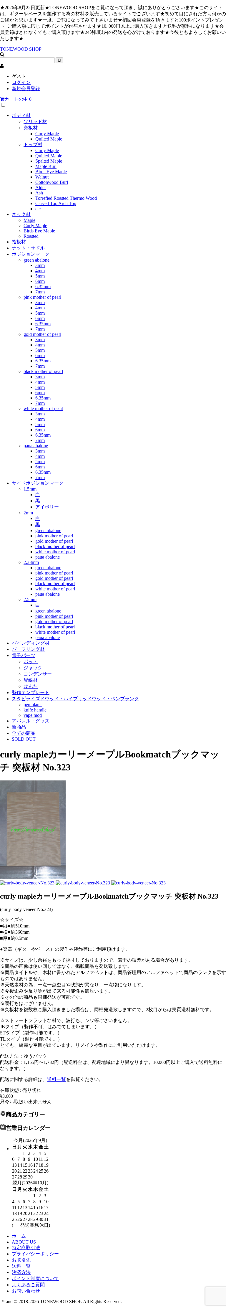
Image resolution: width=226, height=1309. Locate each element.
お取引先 (21, 1259)
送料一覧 (56, 1079)
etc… (40, 208)
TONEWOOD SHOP (20, 49)
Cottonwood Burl (51, 182)
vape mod (33, 715)
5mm (40, 275)
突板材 (31, 127)
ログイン (21, 82)
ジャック (33, 667)
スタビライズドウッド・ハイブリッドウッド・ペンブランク (75, 698)
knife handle (35, 709)
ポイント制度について (35, 1278)
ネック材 (21, 214)
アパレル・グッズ (30, 720)
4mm (40, 270)
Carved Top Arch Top (55, 203)
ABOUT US (24, 1241)
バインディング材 (30, 643)
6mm (40, 281)
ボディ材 (21, 115)
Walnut (42, 176)
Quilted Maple (48, 138)
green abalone (36, 260)
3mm (40, 265)
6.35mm (43, 286)
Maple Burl (45, 166)
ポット (31, 661)
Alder (40, 187)
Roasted (31, 236)
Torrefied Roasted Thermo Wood (66, 198)
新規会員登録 (26, 88)
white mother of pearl (43, 408)
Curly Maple (47, 133)
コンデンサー (38, 673)
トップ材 (33, 144)
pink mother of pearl (42, 297)
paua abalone (36, 445)
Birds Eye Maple (51, 171)
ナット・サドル (28, 247)
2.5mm (30, 599)
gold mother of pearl (42, 334)
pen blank (33, 704)
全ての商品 (23, 733)
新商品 (19, 726)
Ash (39, 192)
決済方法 (21, 1272)
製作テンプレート (30, 692)
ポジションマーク (30, 254)
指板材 (19, 241)
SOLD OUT (24, 739)
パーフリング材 (28, 649)
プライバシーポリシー (35, 1253)
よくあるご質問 (28, 1284)
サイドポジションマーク (38, 483)
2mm (28, 512)
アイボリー (47, 506)
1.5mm (30, 488)
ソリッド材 (35, 121)
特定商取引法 (26, 1247)
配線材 (31, 680)
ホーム (19, 1236)
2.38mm (31, 562)
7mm (40, 291)
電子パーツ (23, 655)
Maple (29, 220)
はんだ (31, 686)
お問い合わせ (26, 1290)
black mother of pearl (43, 371)
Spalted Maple (48, 161)
